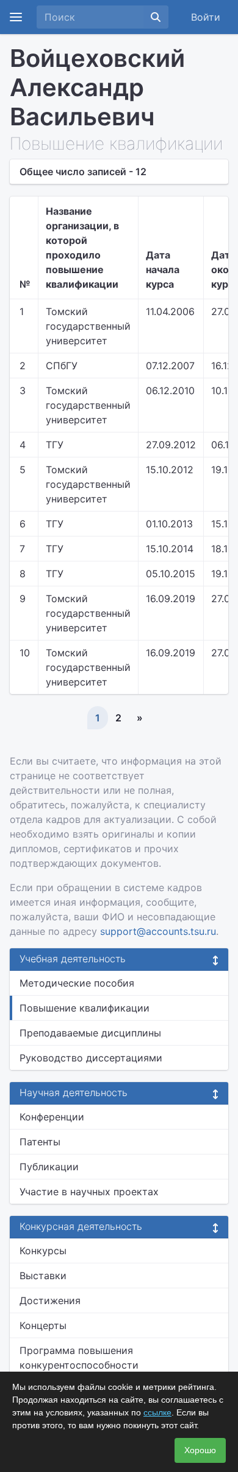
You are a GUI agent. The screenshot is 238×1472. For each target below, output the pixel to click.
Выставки (43, 1275)
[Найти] (155, 17)
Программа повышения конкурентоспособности (79, 1357)
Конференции (52, 1117)
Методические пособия (77, 983)
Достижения (50, 1300)
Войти (205, 17)
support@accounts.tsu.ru (158, 931)
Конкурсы (43, 1251)
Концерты (43, 1325)
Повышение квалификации (85, 1008)
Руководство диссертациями (91, 1058)
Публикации (49, 1167)
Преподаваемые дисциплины (90, 1033)
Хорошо (200, 1450)
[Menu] (16, 17)
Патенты (40, 1142)
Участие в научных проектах (89, 1192)
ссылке (157, 1412)
